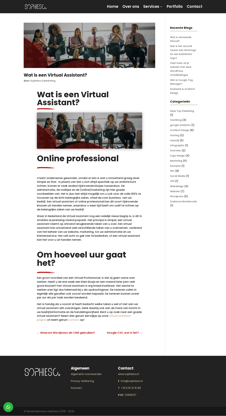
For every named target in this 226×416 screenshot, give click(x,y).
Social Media (177, 176)
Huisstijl (174, 140)
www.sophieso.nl (128, 374)
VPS (172, 181)
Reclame (175, 166)
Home (112, 7)
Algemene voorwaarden (86, 374)
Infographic (177, 145)
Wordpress (176, 196)
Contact (194, 7)
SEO (172, 171)
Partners (76, 388)
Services (151, 7)
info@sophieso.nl (130, 381)
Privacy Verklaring (82, 381)
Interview (175, 150)
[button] (8, 407)
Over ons (130, 7)
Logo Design (177, 155)
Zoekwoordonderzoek (183, 201)
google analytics (180, 125)
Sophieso (35, 80)
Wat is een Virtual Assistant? (55, 75)
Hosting (174, 135)
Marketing (49, 80)
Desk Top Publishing (182, 111)
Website (175, 191)
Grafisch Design (179, 130)
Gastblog (176, 120)
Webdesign (177, 186)
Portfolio (175, 7)
